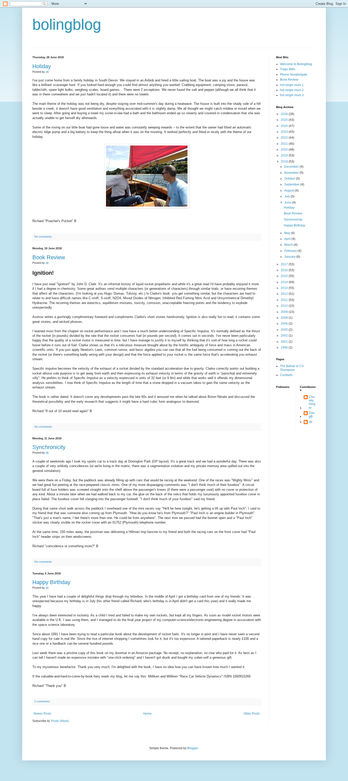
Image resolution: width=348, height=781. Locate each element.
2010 (285, 306)
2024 (285, 126)
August (289, 190)
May (287, 233)
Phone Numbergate (293, 74)
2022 (285, 137)
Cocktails (286, 375)
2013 (285, 288)
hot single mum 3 (292, 95)
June (288, 202)
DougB (312, 414)
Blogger (192, 748)
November (292, 173)
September (292, 184)
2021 (285, 144)
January (290, 256)
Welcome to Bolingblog (296, 64)
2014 (285, 282)
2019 (285, 155)
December (292, 166)
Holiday (41, 66)
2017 (285, 264)
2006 (285, 323)
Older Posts (252, 713)
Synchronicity (48, 447)
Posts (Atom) (60, 721)
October (290, 178)
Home (147, 713)
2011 (285, 300)
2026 (285, 114)
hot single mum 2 (292, 90)
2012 (285, 294)
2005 (285, 329)
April (287, 239)
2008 (285, 318)
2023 (285, 132)
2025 (285, 120)
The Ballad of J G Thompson (292, 367)
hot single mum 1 (292, 85)
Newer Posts (42, 713)
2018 (285, 161)
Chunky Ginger (312, 402)
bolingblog (66, 24)
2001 (285, 341)
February (291, 251)
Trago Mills (287, 69)
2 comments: (42, 701)
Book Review (48, 257)
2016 (285, 270)
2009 (285, 312)
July (287, 196)
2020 (285, 149)
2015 (285, 276)
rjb (310, 422)
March (289, 245)
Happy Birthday (51, 582)
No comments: (43, 236)
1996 (285, 347)
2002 (285, 335)
